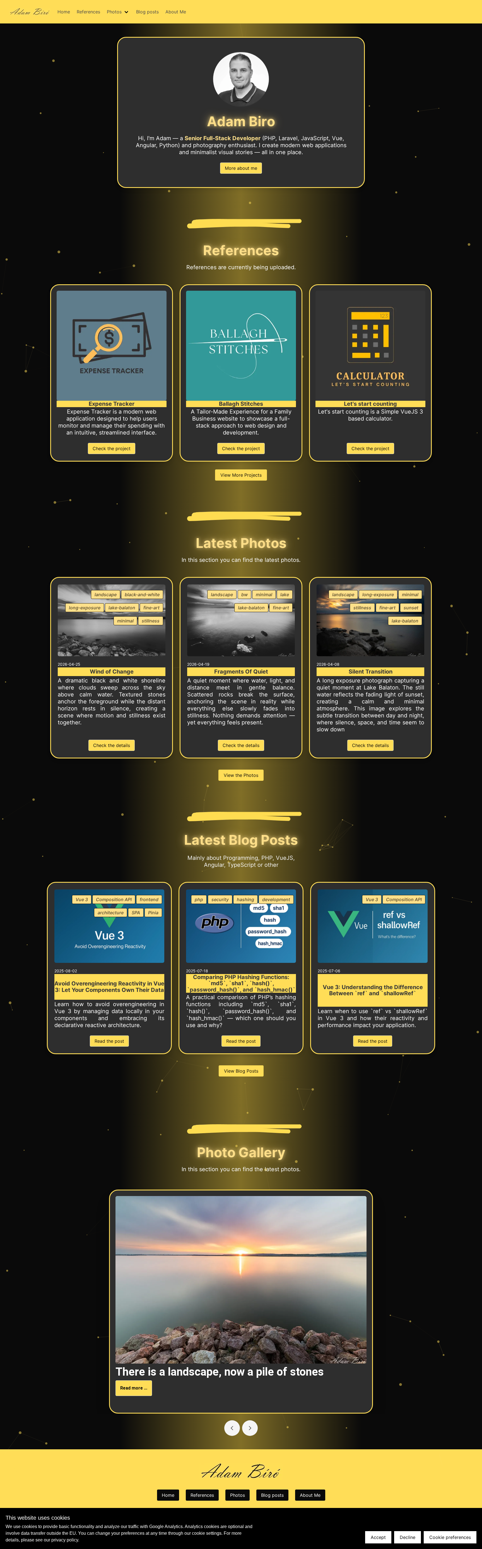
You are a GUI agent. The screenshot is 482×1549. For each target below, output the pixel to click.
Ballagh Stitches (241, 404)
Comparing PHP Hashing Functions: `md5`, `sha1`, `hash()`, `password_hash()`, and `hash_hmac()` (241, 983)
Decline (407, 1537)
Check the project (112, 448)
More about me (241, 168)
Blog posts (147, 12)
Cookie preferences (450, 1537)
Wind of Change (112, 671)
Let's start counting (370, 404)
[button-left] (250, 1428)
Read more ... (133, 1388)
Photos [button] (114, 12)
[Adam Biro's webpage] (30, 11)
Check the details (111, 745)
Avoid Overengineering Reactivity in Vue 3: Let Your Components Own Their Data (109, 986)
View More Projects (241, 475)
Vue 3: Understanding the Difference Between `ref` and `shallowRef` (373, 990)
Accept (378, 1537)
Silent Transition (370, 671)
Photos (237, 1495)
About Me (175, 12)
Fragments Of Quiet (241, 671)
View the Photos (241, 775)
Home (63, 12)
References (88, 12)
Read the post (109, 1041)
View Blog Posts (241, 1071)
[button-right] (232, 1428)
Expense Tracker (111, 404)
